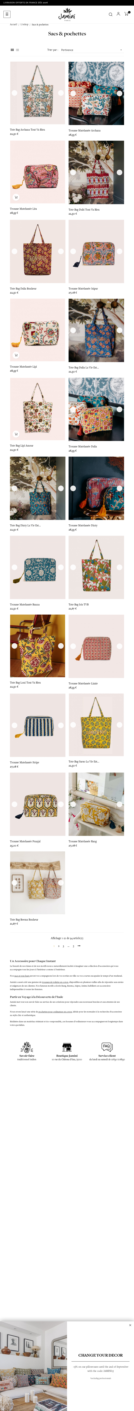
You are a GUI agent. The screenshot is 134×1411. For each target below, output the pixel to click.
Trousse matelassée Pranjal (25, 841)
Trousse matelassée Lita (23, 209)
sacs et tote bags (22, 975)
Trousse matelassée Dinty (83, 525)
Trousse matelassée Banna (25, 604)
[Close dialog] (130, 1325)
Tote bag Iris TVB (79, 604)
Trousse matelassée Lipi (23, 366)
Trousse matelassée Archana (84, 130)
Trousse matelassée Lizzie (83, 683)
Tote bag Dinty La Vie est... (25, 525)
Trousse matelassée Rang (83, 841)
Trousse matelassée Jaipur (83, 288)
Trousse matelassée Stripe (24, 762)
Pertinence (91, 50)
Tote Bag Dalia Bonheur (23, 288)
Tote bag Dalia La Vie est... (84, 367)
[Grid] (12, 50)
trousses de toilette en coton (55, 982)
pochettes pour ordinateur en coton (55, 1011)
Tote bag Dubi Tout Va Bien (84, 209)
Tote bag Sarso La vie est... (84, 761)
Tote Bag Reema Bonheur (24, 919)
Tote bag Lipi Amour (21, 445)
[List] (17, 50)
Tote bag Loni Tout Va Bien (25, 682)
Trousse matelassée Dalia (83, 446)
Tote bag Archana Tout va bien (27, 129)
